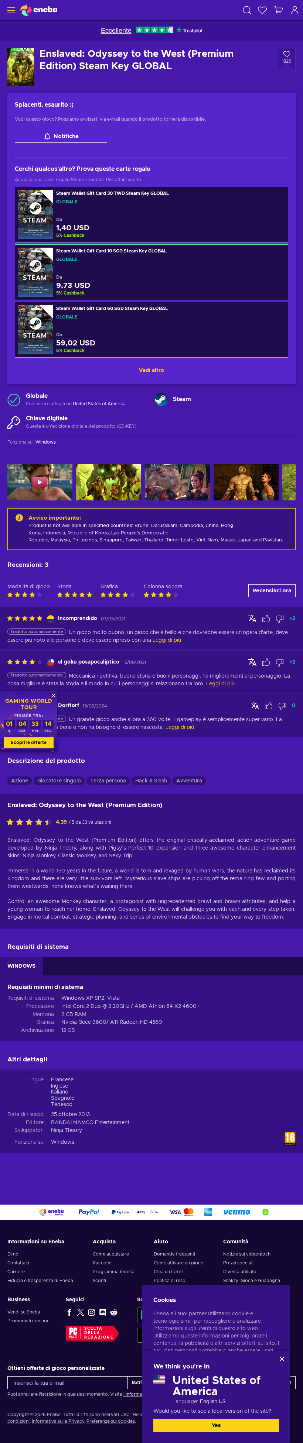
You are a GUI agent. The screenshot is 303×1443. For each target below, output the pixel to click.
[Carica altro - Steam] (160, 399)
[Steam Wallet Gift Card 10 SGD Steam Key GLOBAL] (151, 272)
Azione (19, 781)
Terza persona (108, 781)
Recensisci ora (272, 590)
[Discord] (102, 1312)
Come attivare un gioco (179, 1263)
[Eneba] (38, 10)
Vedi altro (151, 370)
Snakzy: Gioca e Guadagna (251, 1280)
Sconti (99, 1280)
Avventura (189, 781)
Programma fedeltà (114, 1272)
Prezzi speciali (238, 1263)
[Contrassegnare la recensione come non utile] (280, 619)
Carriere (16, 1272)
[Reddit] (114, 1312)
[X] (80, 1312)
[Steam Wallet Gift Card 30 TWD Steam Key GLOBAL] (151, 214)
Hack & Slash (151, 781)
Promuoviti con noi (27, 1321)
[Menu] (10, 10)
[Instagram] (91, 1312)
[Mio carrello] (278, 10)
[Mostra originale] (252, 618)
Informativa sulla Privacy (58, 1421)
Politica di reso (169, 1280)
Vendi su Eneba (23, 1312)
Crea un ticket (168, 1272)
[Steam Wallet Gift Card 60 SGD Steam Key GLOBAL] (151, 329)
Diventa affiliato (239, 1272)
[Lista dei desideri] (262, 10)
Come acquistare (111, 1254)
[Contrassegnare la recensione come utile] (266, 619)
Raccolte (102, 1263)
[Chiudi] (282, 1359)
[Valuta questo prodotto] (31, 822)
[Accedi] (295, 10)
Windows (62, 1142)
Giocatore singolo (59, 781)
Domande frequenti (174, 1254)
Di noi (13, 1254)
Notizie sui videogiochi (247, 1254)
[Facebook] (69, 1312)
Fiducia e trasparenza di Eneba (40, 1280)
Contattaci (18, 1263)
